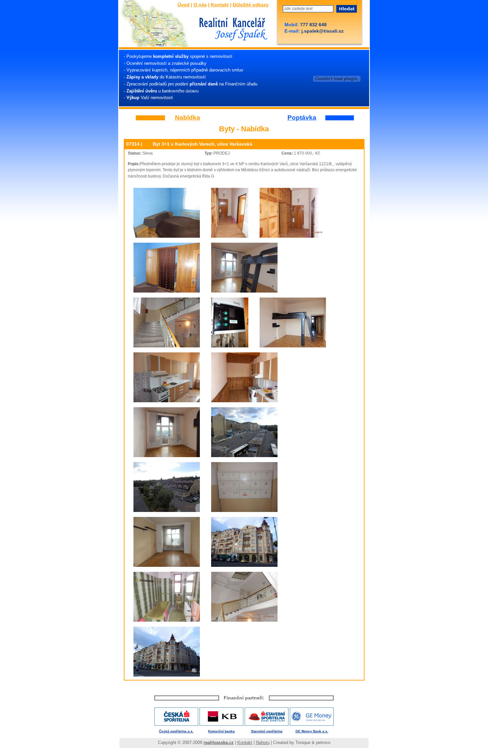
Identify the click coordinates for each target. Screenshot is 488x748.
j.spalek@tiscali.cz (322, 31)
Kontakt (220, 4)
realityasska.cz (218, 742)
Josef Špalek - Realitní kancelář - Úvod (231, 29)
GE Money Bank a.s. (311, 731)
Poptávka (301, 118)
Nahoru (263, 742)
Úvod (184, 4)
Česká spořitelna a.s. (176, 731)
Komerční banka (221, 731)
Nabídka (187, 118)
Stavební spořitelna (267, 731)
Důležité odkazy (251, 4)
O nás (200, 4)
